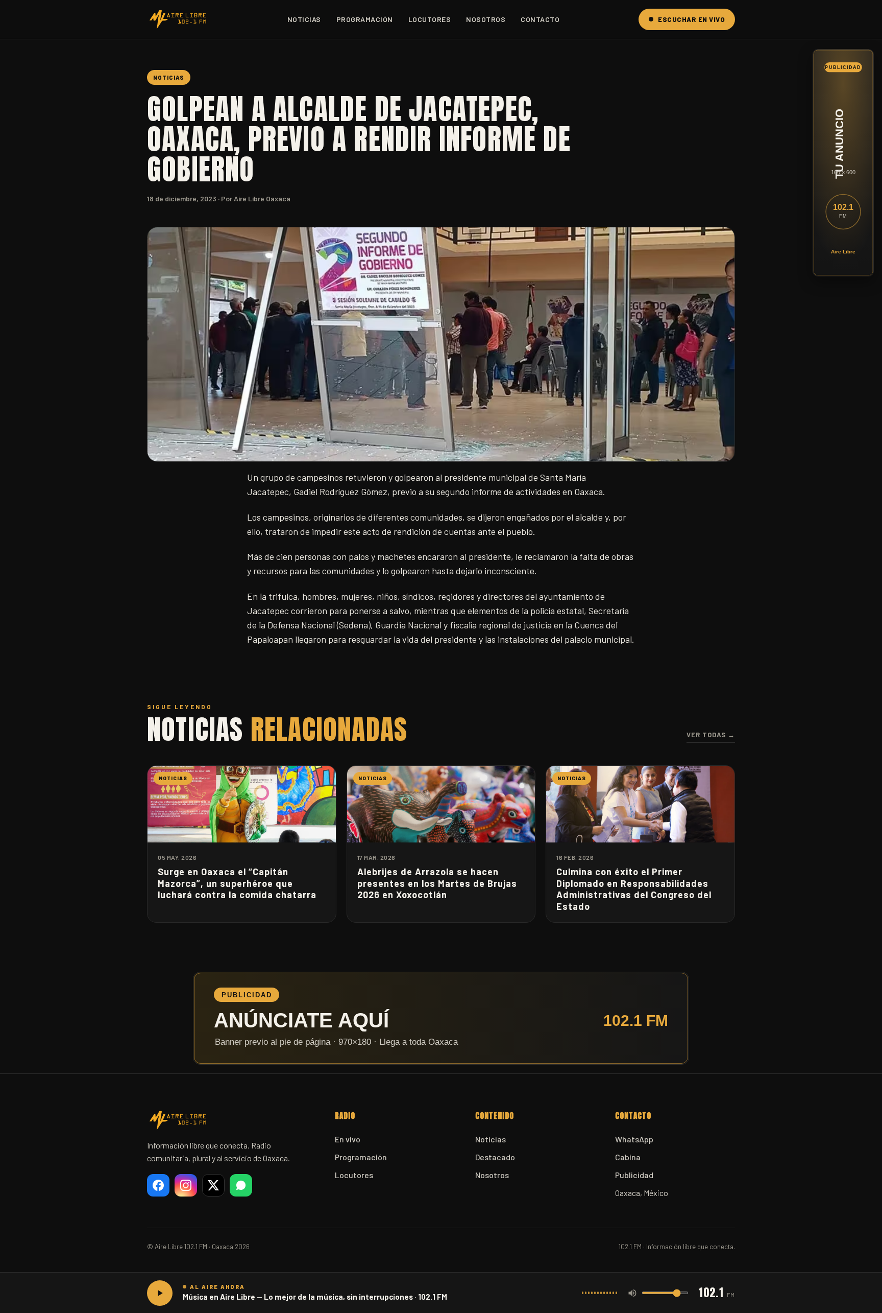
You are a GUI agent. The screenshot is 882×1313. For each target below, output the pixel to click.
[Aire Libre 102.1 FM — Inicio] (177, 19)
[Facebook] (158, 1185)
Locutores (429, 19)
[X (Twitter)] (213, 1185)
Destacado (495, 1157)
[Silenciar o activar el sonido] (632, 1293)
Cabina (628, 1157)
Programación (364, 19)
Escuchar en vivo (691, 19)
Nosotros (485, 19)
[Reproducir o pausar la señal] (160, 1293)
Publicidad (634, 1175)
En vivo (347, 1139)
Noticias (304, 19)
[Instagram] (186, 1185)
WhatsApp (634, 1139)
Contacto (540, 19)
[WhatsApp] (241, 1185)
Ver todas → (711, 735)
